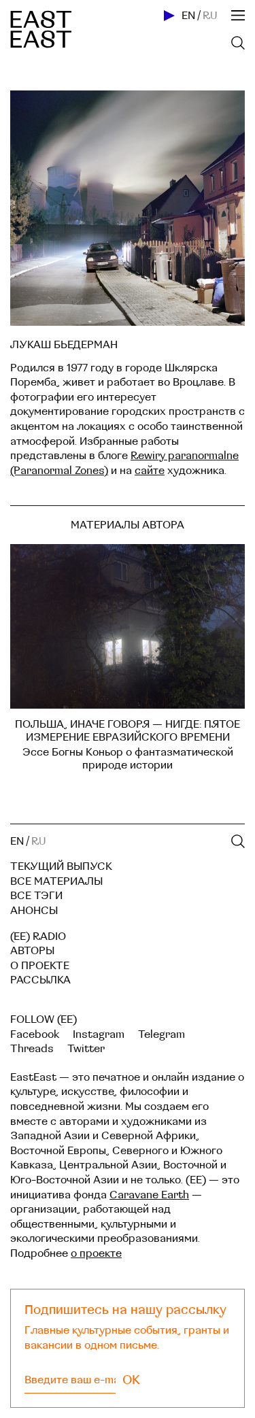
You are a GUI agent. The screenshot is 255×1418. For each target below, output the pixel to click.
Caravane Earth (149, 1195)
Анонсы (34, 911)
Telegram (161, 1034)
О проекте (39, 966)
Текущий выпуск (61, 866)
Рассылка (40, 980)
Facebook (34, 1034)
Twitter (86, 1049)
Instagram (98, 1034)
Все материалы (56, 881)
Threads (32, 1049)
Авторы (32, 951)
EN (188, 16)
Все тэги (36, 896)
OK (131, 1379)
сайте (150, 471)
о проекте (96, 1253)
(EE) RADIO (38, 936)
